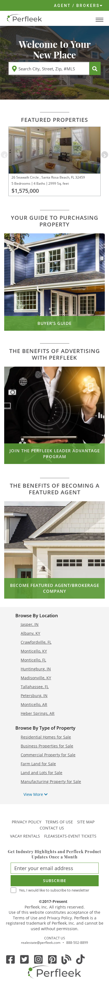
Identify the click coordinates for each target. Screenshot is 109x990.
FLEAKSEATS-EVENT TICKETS (70, 836)
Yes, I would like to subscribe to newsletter (54, 890)
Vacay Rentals (25, 836)
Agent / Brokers (77, 5)
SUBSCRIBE (54, 880)
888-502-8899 (77, 942)
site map (85, 821)
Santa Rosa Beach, (55, 177)
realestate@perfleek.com (40, 942)
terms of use (59, 821)
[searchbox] (49, 68)
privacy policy (26, 821)
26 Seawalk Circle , (26, 177)
